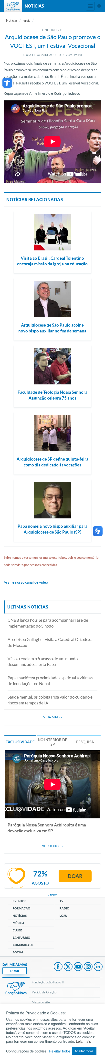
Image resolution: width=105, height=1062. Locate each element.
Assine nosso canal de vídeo (26, 582)
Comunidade (23, 945)
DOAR (14, 970)
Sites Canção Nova (99, 6)
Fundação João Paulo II (48, 982)
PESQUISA (85, 742)
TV (61, 901)
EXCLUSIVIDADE (20, 742)
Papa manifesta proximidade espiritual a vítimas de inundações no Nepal (50, 680)
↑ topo (52, 895)
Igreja (26, 20)
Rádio (64, 908)
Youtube (78, 967)
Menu (90, 6)
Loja (63, 915)
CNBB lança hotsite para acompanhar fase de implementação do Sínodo (48, 623)
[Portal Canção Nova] (13, 6)
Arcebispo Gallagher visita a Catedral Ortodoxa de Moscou (50, 642)
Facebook (58, 967)
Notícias (12, 20)
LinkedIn (98, 967)
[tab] (20, 741)
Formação (21, 908)
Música (18, 923)
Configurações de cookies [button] (26, 1051)
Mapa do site (41, 1002)
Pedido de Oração (44, 992)
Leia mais (83, 1041)
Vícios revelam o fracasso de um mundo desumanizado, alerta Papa (43, 661)
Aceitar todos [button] (84, 1051)
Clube (17, 930)
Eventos (19, 901)
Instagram (88, 967)
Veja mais (52, 717)
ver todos (52, 846)
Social (18, 952)
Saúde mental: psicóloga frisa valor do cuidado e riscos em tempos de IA (50, 700)
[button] (7, 83)
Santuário (21, 937)
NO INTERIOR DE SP (52, 742)
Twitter (68, 967)
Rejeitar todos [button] (60, 1051)
